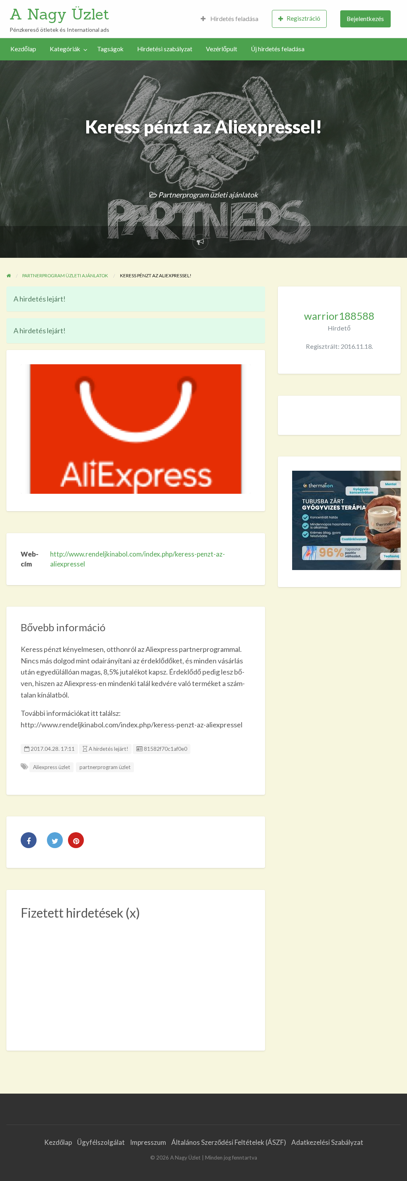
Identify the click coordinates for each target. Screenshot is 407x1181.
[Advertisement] (136, 980)
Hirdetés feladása (233, 18)
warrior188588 (339, 316)
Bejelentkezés (365, 18)
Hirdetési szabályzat (164, 48)
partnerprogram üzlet (105, 767)
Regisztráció (303, 18)
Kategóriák (65, 48)
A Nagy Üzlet (59, 13)
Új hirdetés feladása (277, 48)
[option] (136, 428)
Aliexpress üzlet (51, 767)
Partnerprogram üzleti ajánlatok (208, 194)
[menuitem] (229, 19)
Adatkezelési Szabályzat (327, 1142)
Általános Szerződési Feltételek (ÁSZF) (228, 1142)
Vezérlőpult (221, 48)
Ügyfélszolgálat (101, 1142)
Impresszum (148, 1142)
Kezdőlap (23, 48)
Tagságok (110, 48)
